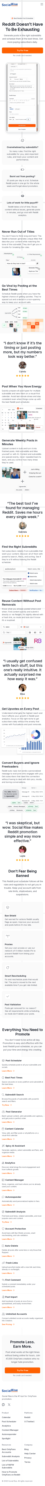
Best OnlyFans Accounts (9, 1450)
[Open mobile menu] (42, 4)
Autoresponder (9, 1434)
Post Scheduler (9, 1421)
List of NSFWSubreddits (8, 1466)
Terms (27, 1462)
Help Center (30, 1453)
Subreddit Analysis (11, 1456)
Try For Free (22, 50)
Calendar (6, 1417)
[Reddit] (3, 1404)
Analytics (6, 1426)
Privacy (27, 1458)
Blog (26, 1449)
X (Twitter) (29, 1421)
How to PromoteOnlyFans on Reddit (11, 1473)
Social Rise (12, 1481)
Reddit (27, 1417)
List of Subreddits (10, 1460)
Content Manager (10, 1430)
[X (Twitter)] (9, 1404)
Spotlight (6, 1438)
